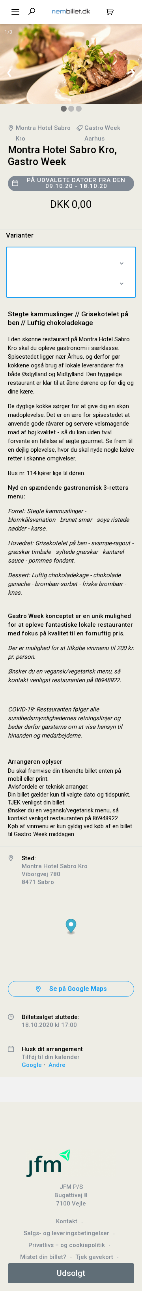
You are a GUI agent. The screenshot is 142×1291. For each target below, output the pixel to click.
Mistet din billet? (43, 1257)
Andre (57, 1065)
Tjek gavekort (94, 1257)
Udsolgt (71, 1273)
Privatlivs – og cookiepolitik (66, 1245)
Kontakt (66, 1221)
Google (32, 1065)
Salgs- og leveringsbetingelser (66, 1233)
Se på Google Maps (78, 988)
